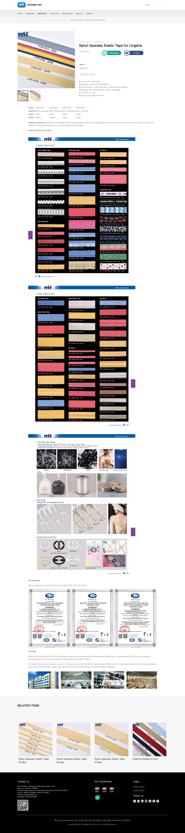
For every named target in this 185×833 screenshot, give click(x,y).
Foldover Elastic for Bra (145, 759)
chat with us (84, 51)
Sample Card (67, 13)
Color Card (54, 13)
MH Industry (68, 820)
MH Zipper (107, 820)
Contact (89, 13)
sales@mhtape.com (30, 794)
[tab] (23, 95)
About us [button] (79, 13)
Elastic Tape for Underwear (91, 42)
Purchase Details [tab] (87, 74)
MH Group (58, 820)
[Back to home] (32, 4)
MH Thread (79, 820)
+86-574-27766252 (31, 788)
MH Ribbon (97, 820)
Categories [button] (30, 13)
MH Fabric (126, 820)
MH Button (117, 820)
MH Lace (88, 820)
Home (20, 13)
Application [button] (42, 13)
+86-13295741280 (31, 797)
